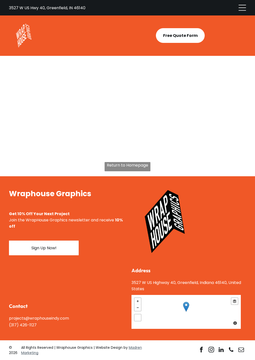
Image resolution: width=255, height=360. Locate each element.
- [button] (137, 307)
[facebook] (201, 350)
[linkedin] (221, 350)
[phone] (231, 350)
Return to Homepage (127, 165)
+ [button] (137, 301)
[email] (241, 350)
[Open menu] (242, 7)
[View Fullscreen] (137, 317)
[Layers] (234, 301)
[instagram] (211, 350)
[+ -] (186, 312)
